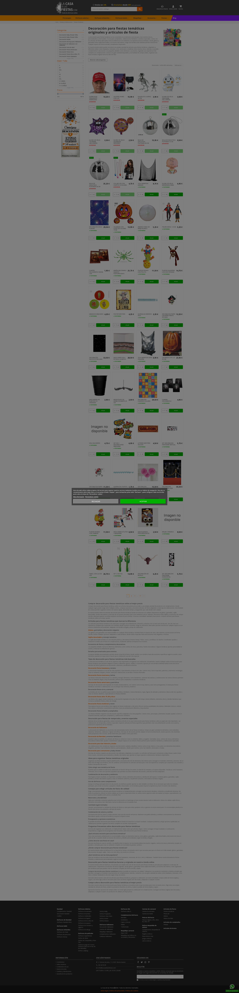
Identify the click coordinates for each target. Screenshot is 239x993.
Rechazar (96, 501)
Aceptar (143, 501)
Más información (78, 497)
